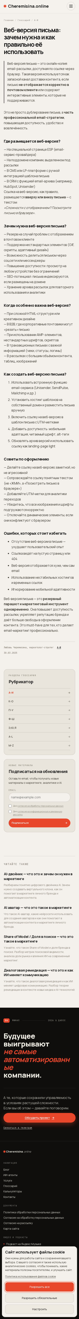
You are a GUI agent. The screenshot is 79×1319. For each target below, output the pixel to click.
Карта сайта (11, 1228)
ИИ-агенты (10, 1175)
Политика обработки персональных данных (31, 1212)
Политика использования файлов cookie (30, 1276)
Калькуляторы (12, 1191)
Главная (9, 20)
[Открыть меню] (71, 6)
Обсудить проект (39, 1118)
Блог (6, 1169)
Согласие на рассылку (18, 1223)
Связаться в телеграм (17, 1127)
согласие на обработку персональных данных (40, 805)
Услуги (7, 1180)
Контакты (9, 1197)
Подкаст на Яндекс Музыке (23, 1244)
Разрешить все (40, 1287)
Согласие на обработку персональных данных (33, 1217)
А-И (36, 20)
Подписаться (39, 822)
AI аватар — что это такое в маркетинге (38, 907)
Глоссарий (24, 20)
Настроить (39, 1309)
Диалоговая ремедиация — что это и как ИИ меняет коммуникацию (38, 972)
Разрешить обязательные (39, 1298)
